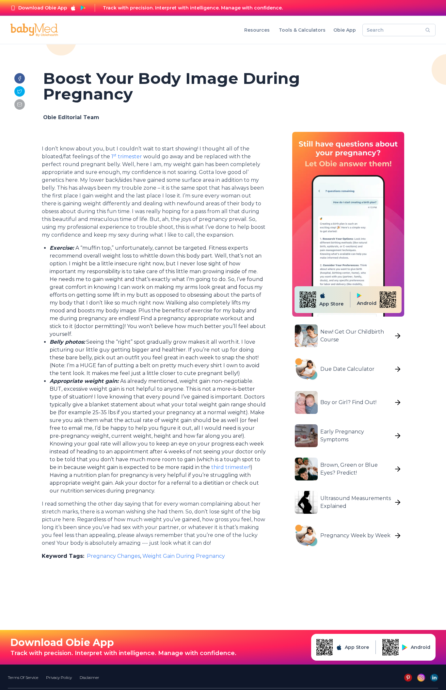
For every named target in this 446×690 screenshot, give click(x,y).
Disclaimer (89, 677)
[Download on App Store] (73, 8)
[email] (19, 104)
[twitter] (19, 91)
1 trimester (126, 156)
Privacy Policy (59, 677)
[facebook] (19, 78)
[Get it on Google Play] (83, 8)
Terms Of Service (23, 677)
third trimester (229, 467)
